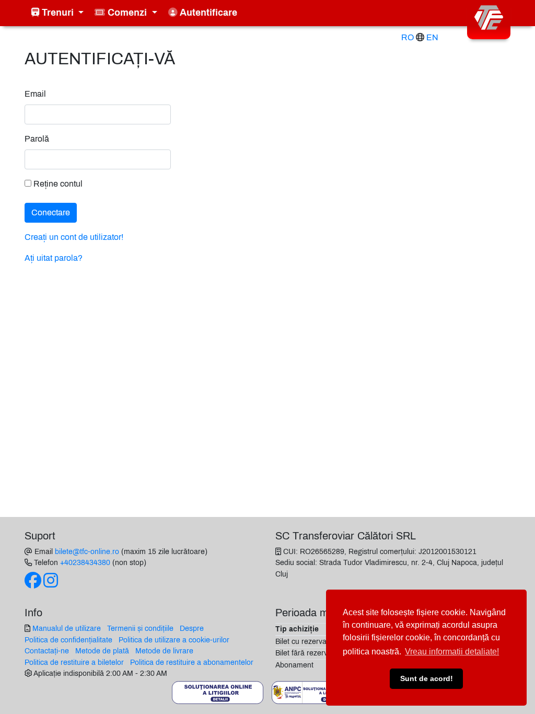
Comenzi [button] (127, 13)
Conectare (50, 212)
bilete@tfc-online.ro (87, 551)
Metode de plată (102, 651)
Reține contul (57, 183)
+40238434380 (85, 562)
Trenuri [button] (57, 13)
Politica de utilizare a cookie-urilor (174, 640)
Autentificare (207, 13)
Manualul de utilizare (66, 628)
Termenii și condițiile (140, 628)
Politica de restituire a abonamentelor (191, 662)
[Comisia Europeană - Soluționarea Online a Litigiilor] (217, 691)
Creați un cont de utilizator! (74, 237)
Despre (192, 628)
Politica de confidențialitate (68, 640)
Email (35, 93)
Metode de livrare (164, 651)
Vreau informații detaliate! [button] (452, 651)
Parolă (37, 138)
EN (432, 37)
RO (407, 37)
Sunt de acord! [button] (426, 678)
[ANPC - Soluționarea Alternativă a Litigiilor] (317, 691)
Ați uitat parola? (54, 258)
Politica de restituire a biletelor (74, 662)
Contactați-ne (47, 651)
